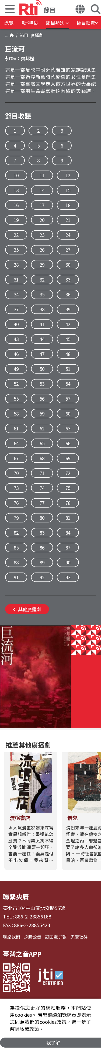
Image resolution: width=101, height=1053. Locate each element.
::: (6, 35)
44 (42, 339)
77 (42, 502)
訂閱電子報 (56, 936)
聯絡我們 (11, 936)
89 (42, 562)
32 (42, 279)
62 (42, 428)
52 (16, 383)
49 (16, 368)
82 (16, 532)
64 (16, 443)
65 (42, 443)
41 (42, 324)
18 (67, 205)
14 (42, 190)
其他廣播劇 (29, 609)
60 (67, 413)
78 (67, 502)
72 (67, 473)
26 (42, 249)
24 (67, 234)
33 (67, 279)
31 (16, 279)
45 (67, 339)
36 (67, 294)
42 (67, 324)
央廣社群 (79, 936)
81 (67, 517)
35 (42, 294)
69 (67, 458)
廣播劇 (35, 35)
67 (16, 458)
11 (42, 175)
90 (67, 562)
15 (67, 190)
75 (67, 488)
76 (16, 502)
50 (42, 368)
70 (16, 473)
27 (67, 249)
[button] (10, 10)
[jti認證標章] (50, 977)
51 (67, 368)
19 (16, 220)
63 (67, 428)
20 (42, 220)
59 (42, 413)
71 (42, 473)
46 (16, 354)
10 (16, 175)
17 (42, 205)
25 (16, 249)
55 (16, 398)
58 (16, 413)
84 (67, 532)
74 (42, 488)
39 (67, 309)
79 (16, 517)
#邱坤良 (30, 22)
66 (67, 443)
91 (16, 577)
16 (16, 205)
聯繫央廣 (16, 896)
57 (67, 398)
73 (16, 488)
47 (42, 354)
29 (42, 264)
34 (16, 294)
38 (42, 309)
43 (16, 339)
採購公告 (32, 936)
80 (42, 517)
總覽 (8, 22)
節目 (23, 35)
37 (16, 309)
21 (67, 220)
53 (42, 383)
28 (16, 264)
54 (67, 383)
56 (42, 398)
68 (42, 458)
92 (42, 577)
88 (16, 562)
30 (67, 264)
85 (16, 547)
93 (67, 577)
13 (16, 190)
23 (42, 234)
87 (67, 547)
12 (67, 175)
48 (67, 354)
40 (16, 324)
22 (16, 234)
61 (16, 428)
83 (42, 532)
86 (42, 547)
